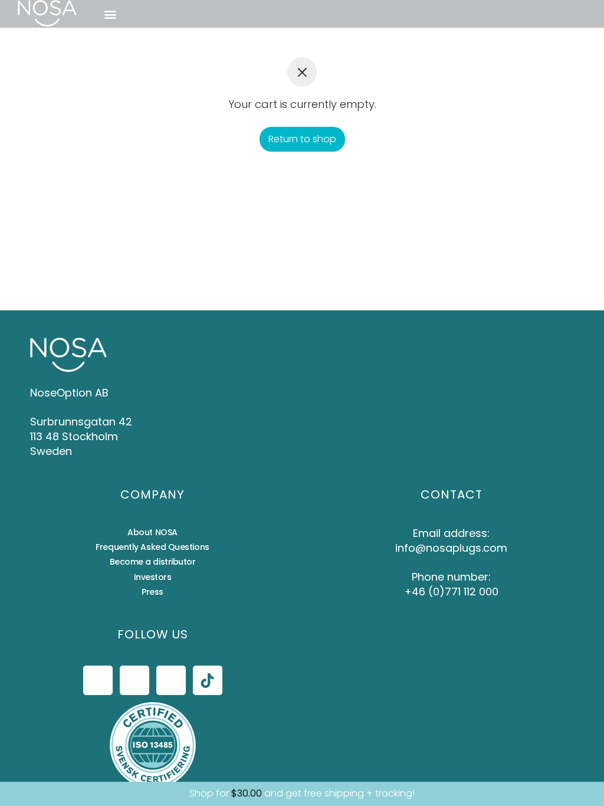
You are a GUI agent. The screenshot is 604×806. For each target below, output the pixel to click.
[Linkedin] (171, 680)
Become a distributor (153, 562)
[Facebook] (98, 680)
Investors (153, 577)
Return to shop (302, 139)
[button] (110, 14)
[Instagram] (134, 680)
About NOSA (152, 532)
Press (152, 592)
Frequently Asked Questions (152, 547)
